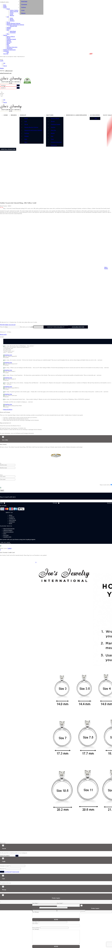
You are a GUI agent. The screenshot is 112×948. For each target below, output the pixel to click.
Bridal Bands (13, 31)
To (0, 463)
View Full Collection (8, 149)
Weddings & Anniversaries (9, 49)
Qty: (32, 327)
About (10, 515)
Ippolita (11, 12)
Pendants (9, 28)
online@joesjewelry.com (5, 73)
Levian (11, 14)
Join (4, 63)
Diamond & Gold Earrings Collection (15, 24)
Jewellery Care (7, 536)
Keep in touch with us (105, 484)
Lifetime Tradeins (7, 530)
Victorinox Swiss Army (12, 47)
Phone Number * (36, 927)
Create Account (15, 871)
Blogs (10, 523)
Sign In (5, 65)
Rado (8, 44)
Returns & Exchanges (8, 528)
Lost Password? (8, 871)
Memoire (12, 15)
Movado (8, 37)
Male (1, 503)
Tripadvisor (12, 521)
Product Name (35, 907)
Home (4, 5)
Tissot (8, 45)
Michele (8, 43)
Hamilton (9, 40)
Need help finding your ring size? (8, 324)
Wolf (8, 52)
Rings (8, 30)
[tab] (57, 409)
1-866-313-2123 (8, 70)
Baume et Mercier (11, 36)
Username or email (5, 866)
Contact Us (12, 518)
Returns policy (3, 334)
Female (55, 503)
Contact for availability (55, 327)
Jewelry (5, 7)
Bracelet (12, 19)
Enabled (9, 548)
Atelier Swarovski (14, 11)
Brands (4, 6)
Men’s (8, 34)
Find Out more (5, 542)
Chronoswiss (9, 48)
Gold (8, 16)
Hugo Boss (9, 41)
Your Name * (35, 922)
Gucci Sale (5, 53)
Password (2, 868)
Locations (11, 516)
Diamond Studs (13, 26)
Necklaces (12, 20)
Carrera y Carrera (14, 10)
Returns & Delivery (7, 409)
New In (8, 22)
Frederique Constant (11, 39)
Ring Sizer (6, 535)
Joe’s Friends (12, 520)
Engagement (13, 32)
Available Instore (78, 327)
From (1, 475)
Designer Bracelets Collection (13, 23)
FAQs (4, 533)
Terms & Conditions (8, 532)
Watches (5, 35)
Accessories (6, 51)
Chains (11, 18)
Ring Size (2, 327)
